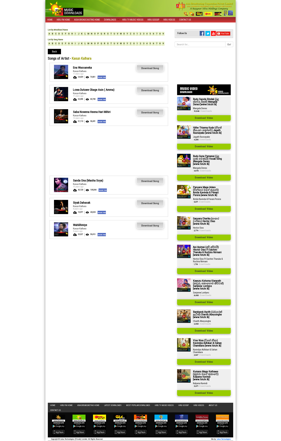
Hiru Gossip (153, 19)
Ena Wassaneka (82, 67)
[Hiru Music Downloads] (66, 8)
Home (50, 19)
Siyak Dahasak (81, 202)
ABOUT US (213, 405)
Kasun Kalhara (79, 71)
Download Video (204, 118)
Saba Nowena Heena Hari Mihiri (92, 112)
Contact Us (185, 19)
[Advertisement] (109, 150)
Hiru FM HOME (63, 19)
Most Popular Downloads (138, 405)
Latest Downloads (112, 405)
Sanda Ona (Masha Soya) (88, 180)
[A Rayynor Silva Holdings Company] (204, 9)
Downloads (110, 19)
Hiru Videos (169, 19)
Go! (229, 44)
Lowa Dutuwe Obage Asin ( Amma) (93, 90)
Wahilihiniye (80, 225)
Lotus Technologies (224, 439)
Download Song (150, 68)
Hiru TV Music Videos (132, 19)
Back (54, 51)
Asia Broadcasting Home (87, 19)
